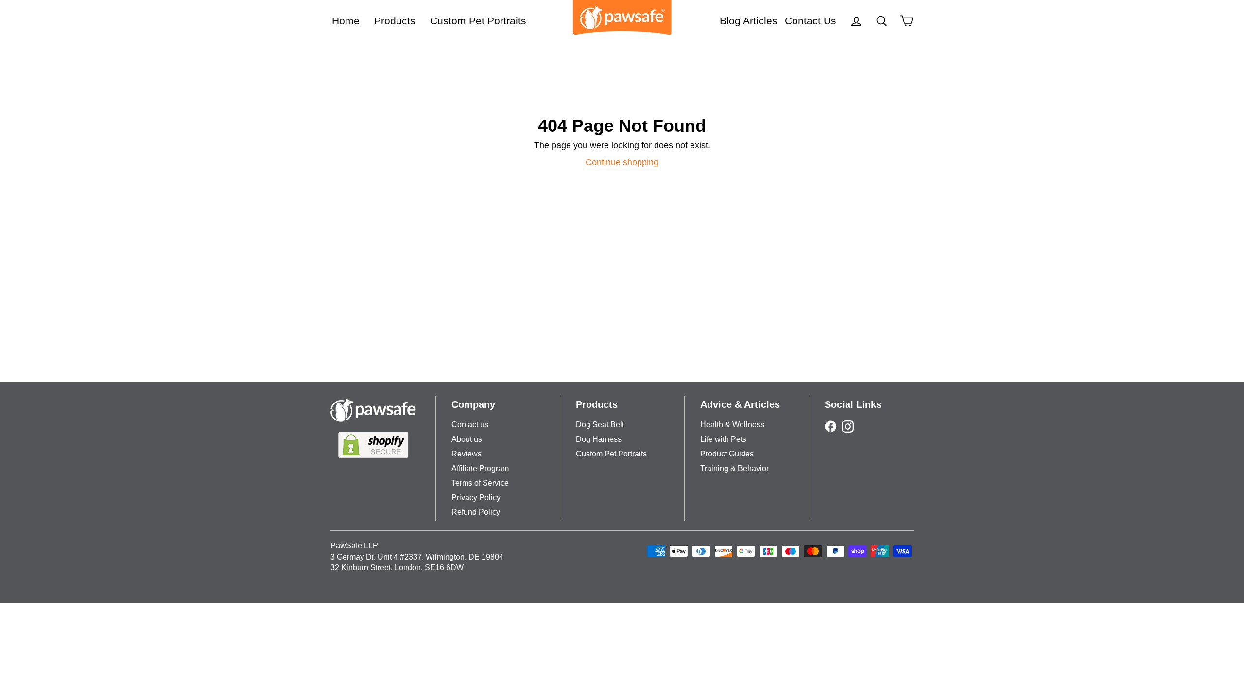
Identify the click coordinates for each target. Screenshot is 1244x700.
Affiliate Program (480, 468)
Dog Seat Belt (600, 424)
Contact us (469, 424)
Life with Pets (723, 439)
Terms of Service (480, 483)
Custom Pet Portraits (478, 20)
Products (394, 20)
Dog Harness (599, 439)
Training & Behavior (734, 468)
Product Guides (727, 454)
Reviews (466, 454)
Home (346, 20)
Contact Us (810, 20)
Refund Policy (475, 512)
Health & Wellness (732, 424)
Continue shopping (622, 162)
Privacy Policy (476, 497)
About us (466, 439)
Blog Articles (749, 20)
